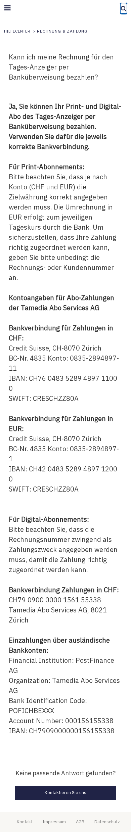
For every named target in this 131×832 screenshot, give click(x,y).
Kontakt (25, 822)
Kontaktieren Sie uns (65, 792)
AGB (80, 822)
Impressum (54, 822)
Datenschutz (107, 822)
